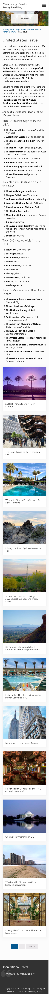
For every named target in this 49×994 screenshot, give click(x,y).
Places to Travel (27, 29)
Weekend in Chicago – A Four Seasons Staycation (20, 883)
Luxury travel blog (11, 29)
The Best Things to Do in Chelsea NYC (22, 453)
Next (30, 946)
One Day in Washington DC (19, 837)
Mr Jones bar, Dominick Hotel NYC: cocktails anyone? (23, 790)
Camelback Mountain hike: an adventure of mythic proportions (22, 648)
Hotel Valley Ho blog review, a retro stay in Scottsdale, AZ (23, 696)
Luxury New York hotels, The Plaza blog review (23, 931)
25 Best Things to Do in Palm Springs (20, 405)
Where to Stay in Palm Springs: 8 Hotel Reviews (22, 501)
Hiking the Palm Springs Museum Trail (23, 549)
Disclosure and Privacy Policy (29, 991)
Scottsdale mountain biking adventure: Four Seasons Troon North (21, 599)
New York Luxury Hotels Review (22, 743)
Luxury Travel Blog (12, 7)
